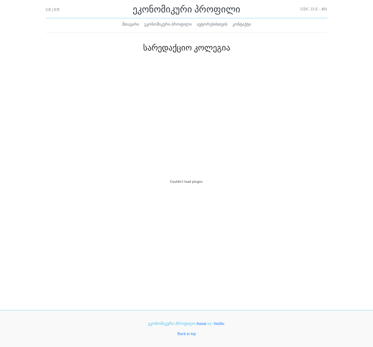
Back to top (186, 334)
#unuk (201, 323)
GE (48, 9)
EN (57, 9)
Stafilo (219, 323)
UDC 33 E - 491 (313, 9)
